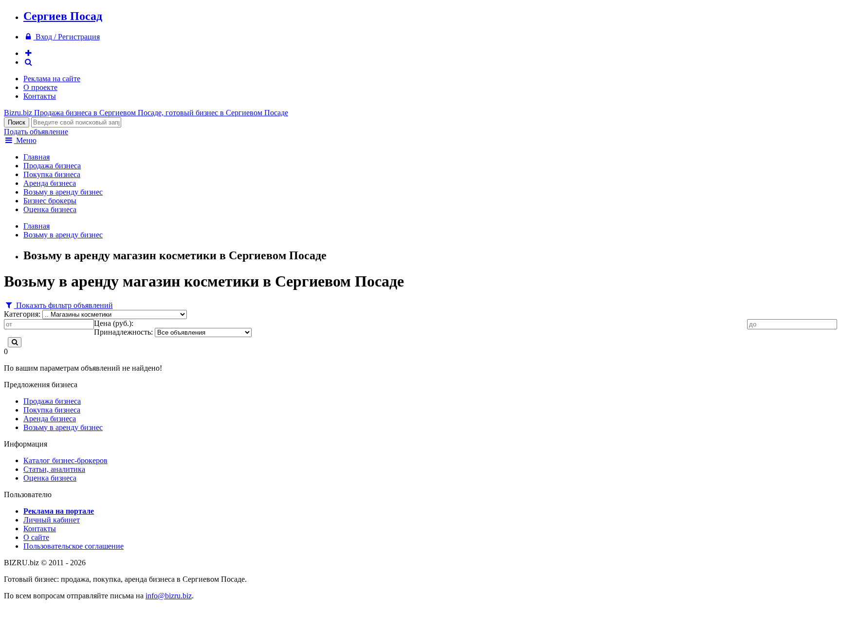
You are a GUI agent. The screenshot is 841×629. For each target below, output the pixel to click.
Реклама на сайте (51, 78)
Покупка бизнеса (51, 174)
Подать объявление (36, 131)
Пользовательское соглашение (73, 546)
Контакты (39, 96)
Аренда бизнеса (49, 183)
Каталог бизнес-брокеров (65, 460)
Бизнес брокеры (49, 201)
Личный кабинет (51, 520)
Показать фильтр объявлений (63, 305)
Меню (25, 140)
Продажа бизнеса (52, 166)
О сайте (36, 537)
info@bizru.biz (169, 596)
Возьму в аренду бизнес (63, 192)
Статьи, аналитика (54, 469)
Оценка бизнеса (49, 209)
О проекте (40, 87)
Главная (36, 157)
